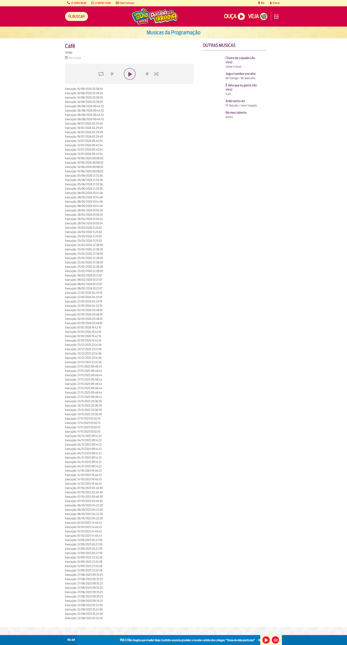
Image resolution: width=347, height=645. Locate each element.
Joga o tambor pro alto (241, 74)
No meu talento (236, 112)
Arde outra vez (235, 101)
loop (101, 82)
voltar (111, 82)
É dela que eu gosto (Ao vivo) (241, 87)
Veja (253, 16)
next (147, 82)
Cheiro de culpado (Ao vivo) (240, 60)
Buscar (78, 16)
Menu (276, 17)
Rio (262, 3)
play (129, 82)
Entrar (276, 3)
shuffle (157, 82)
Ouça (230, 16)
